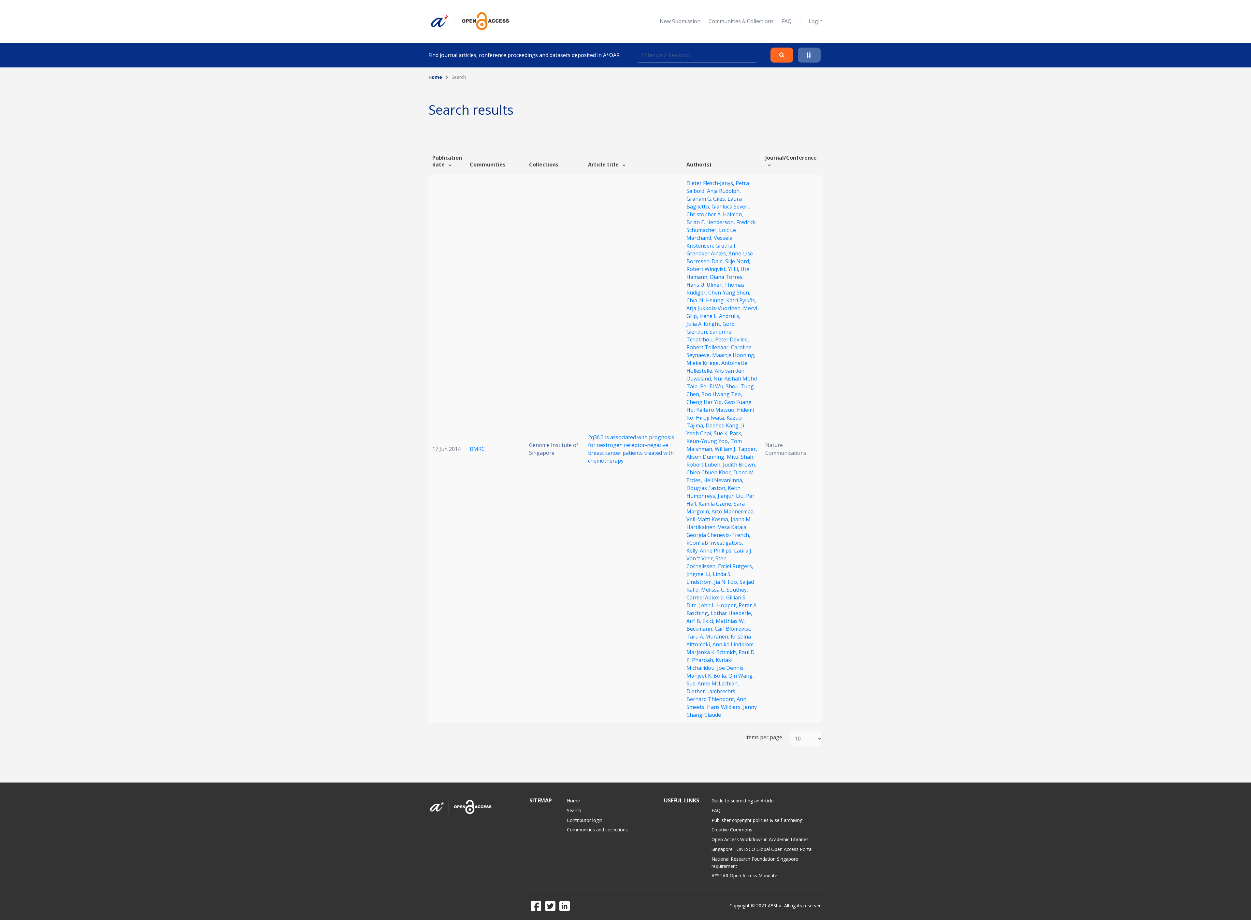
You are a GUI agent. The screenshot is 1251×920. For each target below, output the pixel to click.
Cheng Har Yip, (705, 402)
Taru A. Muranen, (708, 636)
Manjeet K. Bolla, (707, 675)
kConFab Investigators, (714, 542)
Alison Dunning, (706, 456)
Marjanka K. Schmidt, (712, 652)
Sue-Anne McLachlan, (712, 683)
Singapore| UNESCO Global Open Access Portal (762, 849)
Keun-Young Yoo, (708, 441)
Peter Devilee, (732, 339)
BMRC (477, 449)
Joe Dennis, (731, 667)
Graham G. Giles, (706, 198)
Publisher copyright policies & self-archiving (757, 820)
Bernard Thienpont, (711, 699)
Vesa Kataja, (733, 527)
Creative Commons (732, 830)
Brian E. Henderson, (711, 222)
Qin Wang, (741, 675)
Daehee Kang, (723, 425)
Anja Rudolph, (724, 190)
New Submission (680, 21)
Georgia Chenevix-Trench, (718, 535)
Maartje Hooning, (733, 355)
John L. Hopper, (719, 605)
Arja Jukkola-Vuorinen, (714, 308)
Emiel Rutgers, (735, 566)
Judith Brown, (739, 464)
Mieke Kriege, (703, 363)
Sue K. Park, (728, 433)
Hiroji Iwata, (711, 417)
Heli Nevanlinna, (723, 480)
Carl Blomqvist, (733, 628)
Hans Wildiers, (725, 707)
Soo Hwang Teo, (722, 394)
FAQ (787, 21)
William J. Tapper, (736, 449)
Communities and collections (597, 830)
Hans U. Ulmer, (705, 284)
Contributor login (584, 820)
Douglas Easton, (707, 488)
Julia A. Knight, (704, 323)
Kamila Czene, (716, 503)
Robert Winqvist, (707, 269)
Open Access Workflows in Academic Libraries (760, 839)
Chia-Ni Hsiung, (706, 300)
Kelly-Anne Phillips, (710, 550)
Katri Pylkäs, (741, 300)
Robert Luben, (704, 464)
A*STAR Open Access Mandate (744, 875)
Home (435, 77)
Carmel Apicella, (706, 597)
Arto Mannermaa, (733, 511)
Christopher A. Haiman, (714, 214)
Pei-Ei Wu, (713, 386)
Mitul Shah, (741, 456)
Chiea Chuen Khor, (709, 472)
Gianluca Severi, (731, 206)
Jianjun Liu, (732, 495)
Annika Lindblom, (733, 644)
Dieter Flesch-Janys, (711, 183)
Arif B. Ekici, (701, 621)
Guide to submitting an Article (743, 801)
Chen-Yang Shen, (729, 292)
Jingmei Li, (699, 574)
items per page (763, 737)
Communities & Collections (741, 21)
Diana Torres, (727, 276)
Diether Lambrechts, (711, 691)
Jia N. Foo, (727, 581)
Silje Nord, (737, 261)
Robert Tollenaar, (708, 347)
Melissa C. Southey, (724, 589)
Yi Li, (734, 269)
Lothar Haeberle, (731, 613)
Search (574, 810)
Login (816, 21)
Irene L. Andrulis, (720, 316)
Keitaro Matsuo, (716, 409)
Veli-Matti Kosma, (708, 519)
